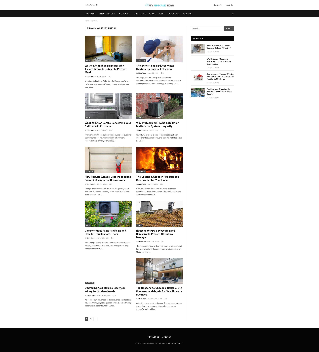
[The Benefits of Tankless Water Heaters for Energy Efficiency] (159, 49)
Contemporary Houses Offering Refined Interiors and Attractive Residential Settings (220, 76)
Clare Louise (91, 295)
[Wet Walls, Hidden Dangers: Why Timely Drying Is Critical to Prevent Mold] (108, 49)
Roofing (187, 14)
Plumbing (174, 14)
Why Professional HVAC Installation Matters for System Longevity (157, 124)
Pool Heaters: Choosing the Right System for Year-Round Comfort (219, 91)
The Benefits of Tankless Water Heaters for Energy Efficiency (155, 67)
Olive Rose (90, 76)
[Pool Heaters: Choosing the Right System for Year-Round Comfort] (198, 92)
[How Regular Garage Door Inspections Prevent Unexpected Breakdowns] (108, 160)
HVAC (161, 14)
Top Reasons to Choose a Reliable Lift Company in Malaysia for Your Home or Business (159, 291)
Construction (107, 14)
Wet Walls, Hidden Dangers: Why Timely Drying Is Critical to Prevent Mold (106, 69)
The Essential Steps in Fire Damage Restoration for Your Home (157, 178)
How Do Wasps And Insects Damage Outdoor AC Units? (219, 47)
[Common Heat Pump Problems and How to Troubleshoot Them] (108, 214)
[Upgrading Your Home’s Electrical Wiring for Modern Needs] (108, 271)
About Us (229, 5)
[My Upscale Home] (159, 5)
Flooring (124, 14)
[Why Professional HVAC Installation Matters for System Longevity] (159, 106)
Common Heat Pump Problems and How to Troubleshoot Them (105, 232)
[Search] (233, 14)
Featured (89, 172)
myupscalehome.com (176, 343)
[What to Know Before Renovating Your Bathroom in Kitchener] (108, 106)
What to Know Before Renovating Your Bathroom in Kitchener (108, 124)
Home (152, 14)
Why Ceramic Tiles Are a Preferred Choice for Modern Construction (219, 61)
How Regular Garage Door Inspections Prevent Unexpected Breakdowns (108, 178)
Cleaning (90, 14)
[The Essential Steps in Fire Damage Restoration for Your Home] (159, 160)
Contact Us (218, 5)
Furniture (139, 14)
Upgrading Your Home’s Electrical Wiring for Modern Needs (105, 289)
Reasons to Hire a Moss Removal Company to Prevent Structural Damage (155, 234)
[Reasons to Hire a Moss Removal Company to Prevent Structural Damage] (159, 214)
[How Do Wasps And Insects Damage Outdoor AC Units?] (198, 49)
